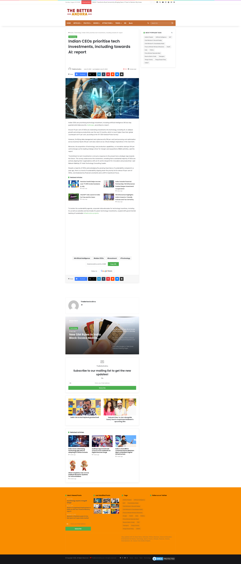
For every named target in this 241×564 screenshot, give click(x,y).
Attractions (107, 23)
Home (69, 23)
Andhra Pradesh (149, 37)
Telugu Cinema (149, 59)
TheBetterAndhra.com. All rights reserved (104, 558)
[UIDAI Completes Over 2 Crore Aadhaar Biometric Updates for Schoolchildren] (78, 465)
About (136, 558)
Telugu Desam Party (160, 59)
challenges (90, 125)
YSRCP (147, 62)
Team (141, 558)
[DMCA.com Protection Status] (164, 560)
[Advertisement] (139, 10)
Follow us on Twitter (159, 495)
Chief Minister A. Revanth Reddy (153, 40)
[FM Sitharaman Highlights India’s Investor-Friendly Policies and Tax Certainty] (109, 197)
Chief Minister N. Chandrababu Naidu (154, 43)
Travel (117, 23)
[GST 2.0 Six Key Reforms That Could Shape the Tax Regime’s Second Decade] (115, 506)
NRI (125, 23)
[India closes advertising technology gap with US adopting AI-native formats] (78, 441)
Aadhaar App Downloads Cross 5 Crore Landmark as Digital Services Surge (101, 450)
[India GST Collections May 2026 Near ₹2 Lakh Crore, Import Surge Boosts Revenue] (98, 511)
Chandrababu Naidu (133, 503)
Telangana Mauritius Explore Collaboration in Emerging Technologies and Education (116, 2)
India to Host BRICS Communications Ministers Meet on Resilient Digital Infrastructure (124, 451)
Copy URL (113, 264)
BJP (170, 37)
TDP (138, 522)
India (146, 50)
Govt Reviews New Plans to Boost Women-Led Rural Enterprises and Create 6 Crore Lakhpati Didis (88, 336)
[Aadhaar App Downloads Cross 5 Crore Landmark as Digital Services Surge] (102, 441)
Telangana (161, 56)
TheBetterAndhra (76, 69)
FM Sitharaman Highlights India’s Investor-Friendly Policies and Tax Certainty (124, 197)
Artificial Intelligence (82, 258)
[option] (102, 335)
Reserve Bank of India (150, 56)
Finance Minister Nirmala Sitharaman (154, 46)
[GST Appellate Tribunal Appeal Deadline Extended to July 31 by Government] (106, 511)
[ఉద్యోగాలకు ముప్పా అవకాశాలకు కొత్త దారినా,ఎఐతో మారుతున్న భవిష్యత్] (98, 500)
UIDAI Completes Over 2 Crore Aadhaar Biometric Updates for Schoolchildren (78, 474)
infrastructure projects (91, 213)
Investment (112, 258)
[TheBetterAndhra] (79, 12)
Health (168, 46)
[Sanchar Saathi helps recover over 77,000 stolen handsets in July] (73, 183)
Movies (96, 23)
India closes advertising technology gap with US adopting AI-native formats (78, 450)
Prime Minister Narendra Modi (152, 53)
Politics (87, 23)
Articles (76, 23)
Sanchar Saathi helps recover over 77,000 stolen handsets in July (90, 184)
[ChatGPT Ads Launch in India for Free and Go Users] (73, 197)
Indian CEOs (99, 258)
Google (125, 516)
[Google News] (106, 271)
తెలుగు (131, 23)
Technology (77, 32)
